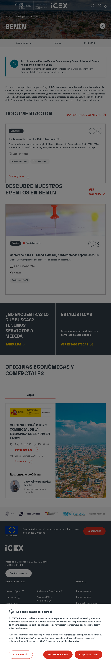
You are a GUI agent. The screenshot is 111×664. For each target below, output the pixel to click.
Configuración (20, 654)
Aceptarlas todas (88, 654)
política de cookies (70, 641)
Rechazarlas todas (58, 654)
